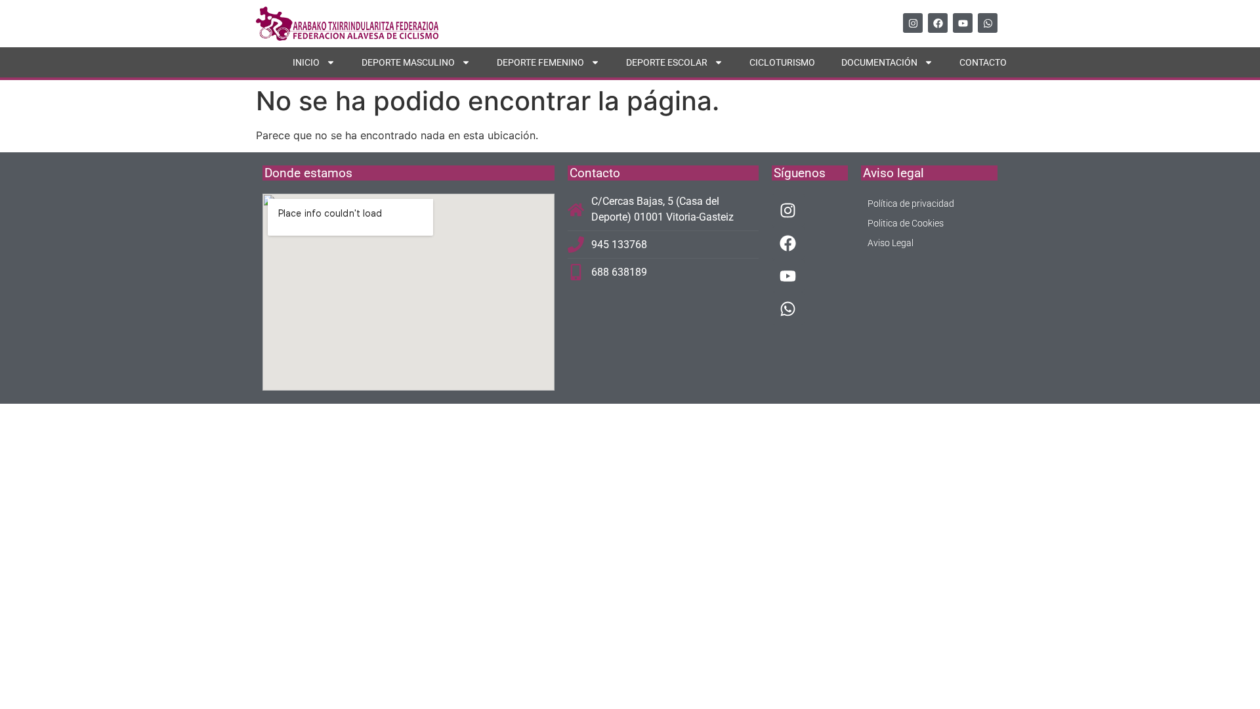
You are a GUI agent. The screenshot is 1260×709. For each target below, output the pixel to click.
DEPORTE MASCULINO (408, 62)
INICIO (306, 62)
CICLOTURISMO (782, 62)
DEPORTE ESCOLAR (666, 62)
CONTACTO (983, 62)
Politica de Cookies (906, 223)
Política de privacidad (911, 203)
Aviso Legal (891, 243)
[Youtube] (963, 23)
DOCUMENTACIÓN (879, 62)
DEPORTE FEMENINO (540, 62)
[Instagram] (913, 23)
